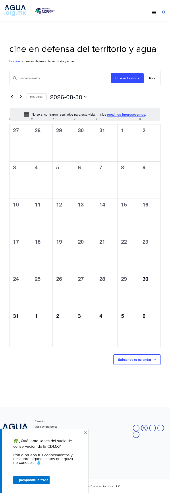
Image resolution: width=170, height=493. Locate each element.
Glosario (39, 421)
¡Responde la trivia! (34, 480)
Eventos (14, 61)
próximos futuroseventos (126, 114)
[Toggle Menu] (154, 13)
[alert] (85, 114)
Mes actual (36, 96)
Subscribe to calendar (134, 359)
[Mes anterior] (12, 96)
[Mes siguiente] (20, 96)
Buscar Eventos (127, 78)
